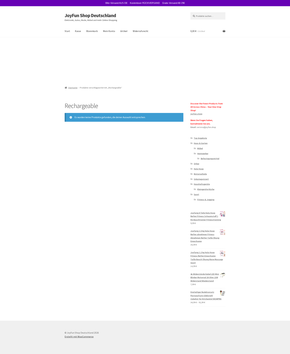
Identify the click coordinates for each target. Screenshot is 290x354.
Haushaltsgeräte (202, 184)
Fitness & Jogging (205, 199)
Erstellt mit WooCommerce (79, 336)
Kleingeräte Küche (205, 189)
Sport (196, 194)
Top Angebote (200, 138)
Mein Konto (109, 31)
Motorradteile (200, 174)
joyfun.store (196, 113)
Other (196, 163)
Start (67, 31)
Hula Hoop (199, 168)
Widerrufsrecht (140, 31)
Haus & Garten (201, 143)
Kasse (78, 31)
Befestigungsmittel (210, 158)
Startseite (72, 87)
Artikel (123, 31)
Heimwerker (202, 153)
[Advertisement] (145, 60)
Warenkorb (92, 31)
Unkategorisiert (201, 179)
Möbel (200, 148)
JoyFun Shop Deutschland (90, 15)
